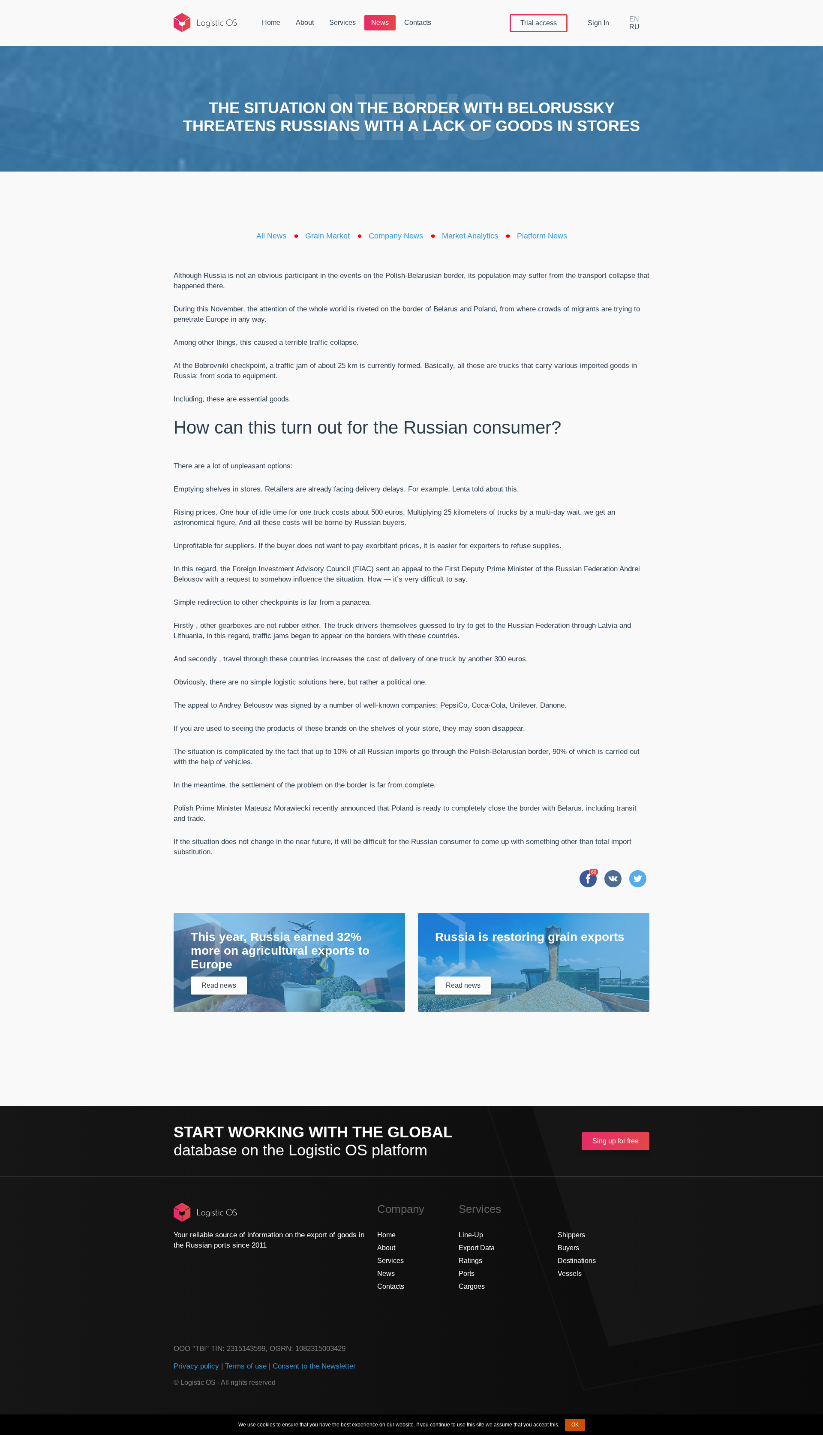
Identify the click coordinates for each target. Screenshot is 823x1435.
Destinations (577, 1260)
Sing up (615, 1141)
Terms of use (246, 1366)
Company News (396, 236)
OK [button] (575, 1425)
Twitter (637, 878)
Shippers (571, 1235)
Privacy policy (196, 1366)
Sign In (598, 23)
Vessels (570, 1273)
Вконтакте (613, 878)
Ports (467, 1273)
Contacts (417, 22)
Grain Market (327, 236)
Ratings (470, 1260)
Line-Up (471, 1235)
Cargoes (472, 1286)
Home (271, 22)
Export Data (477, 1247)
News (380, 22)
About (305, 22)
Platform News (542, 236)
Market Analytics (470, 236)
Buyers (568, 1247)
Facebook (588, 878)
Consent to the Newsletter (314, 1366)
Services (342, 22)
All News (271, 236)
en (634, 19)
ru (634, 26)
